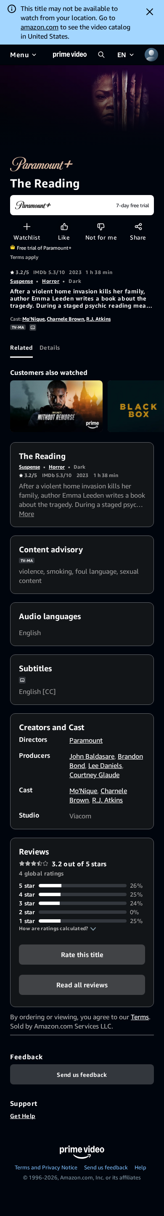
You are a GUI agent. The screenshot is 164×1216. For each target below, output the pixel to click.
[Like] (64, 226)
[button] (57, 928)
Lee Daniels (105, 765)
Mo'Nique (33, 319)
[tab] (21, 348)
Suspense (21, 281)
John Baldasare (91, 756)
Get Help (22, 1115)
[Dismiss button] (149, 12)
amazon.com (39, 27)
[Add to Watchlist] (26, 226)
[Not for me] (100, 226)
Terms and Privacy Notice (46, 1167)
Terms (140, 1017)
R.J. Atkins (98, 319)
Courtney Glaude (94, 774)
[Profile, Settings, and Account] (151, 54)
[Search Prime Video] (101, 54)
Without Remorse (56, 406)
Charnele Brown (65, 319)
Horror (50, 281)
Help (140, 1167)
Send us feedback (106, 1167)
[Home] (70, 54)
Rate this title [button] (82, 954)
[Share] (138, 226)
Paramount (86, 740)
